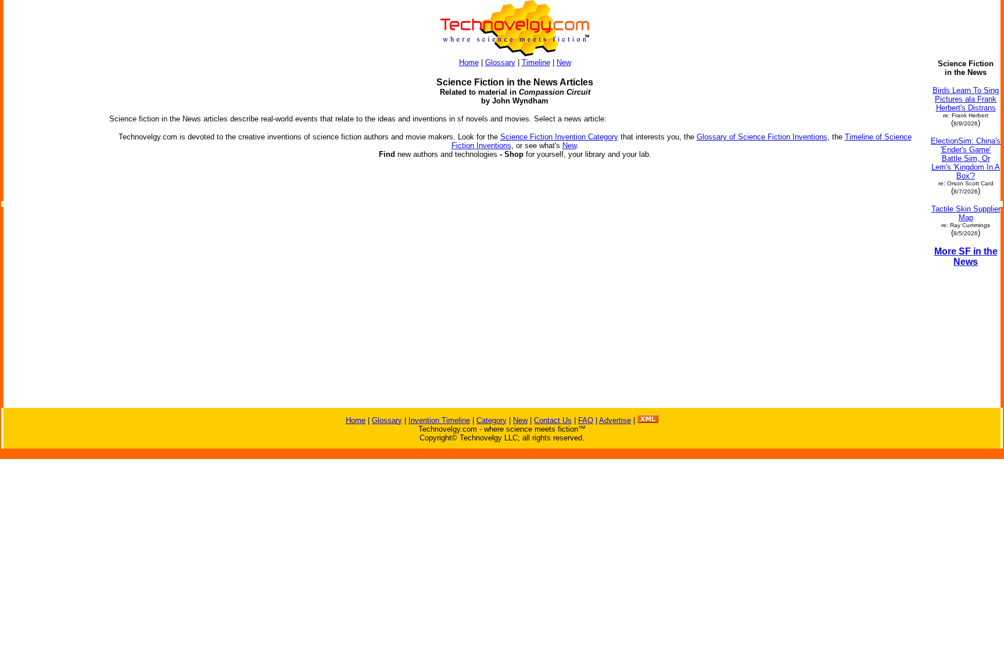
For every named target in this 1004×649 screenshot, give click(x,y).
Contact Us (553, 420)
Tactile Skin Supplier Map (966, 213)
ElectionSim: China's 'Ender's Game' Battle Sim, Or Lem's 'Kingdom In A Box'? (966, 158)
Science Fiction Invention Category (559, 136)
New (564, 62)
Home (469, 62)
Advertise (615, 420)
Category (491, 420)
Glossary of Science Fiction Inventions (762, 136)
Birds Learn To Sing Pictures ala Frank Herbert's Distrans (966, 99)
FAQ (585, 420)
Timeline (536, 62)
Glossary (500, 62)
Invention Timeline (439, 420)
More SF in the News (966, 256)
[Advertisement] (51, 233)
